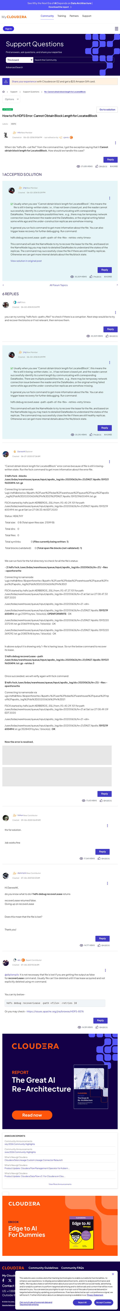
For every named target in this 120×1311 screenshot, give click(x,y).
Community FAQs (72, 1267)
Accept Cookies (103, 1302)
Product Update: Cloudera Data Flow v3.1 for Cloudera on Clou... (35, 1176)
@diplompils (12, 974)
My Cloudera (10, 1275)
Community (47, 15)
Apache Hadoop (8, 1305)
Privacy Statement (95, 1295)
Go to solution (107, 109)
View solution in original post (26, 260)
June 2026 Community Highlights (20, 1152)
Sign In (8, 28)
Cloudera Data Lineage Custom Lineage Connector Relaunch (34, 1160)
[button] (114, 142)
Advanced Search (14, 67)
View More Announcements (60, 1184)
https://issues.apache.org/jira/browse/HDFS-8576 (55, 1011)
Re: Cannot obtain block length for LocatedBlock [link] (65, 92)
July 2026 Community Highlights (20, 1144)
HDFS (13, 124)
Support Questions (31, 92)
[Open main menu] (117, 28)
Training (62, 15)
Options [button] (9, 99)
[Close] (113, 1274)
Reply (110, 159)
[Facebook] (3, 1280)
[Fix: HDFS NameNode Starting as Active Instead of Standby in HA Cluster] (117, 285)
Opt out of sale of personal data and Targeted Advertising (36, 1303)
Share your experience (24, 81)
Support (86, 15)
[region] (66, 1290)
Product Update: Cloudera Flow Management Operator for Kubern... (37, 1168)
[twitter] (10, 1280)
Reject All (82, 1302)
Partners (74, 15)
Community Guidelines (43, 1267)
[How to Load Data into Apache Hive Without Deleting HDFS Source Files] (3, 285)
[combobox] (73, 60)
